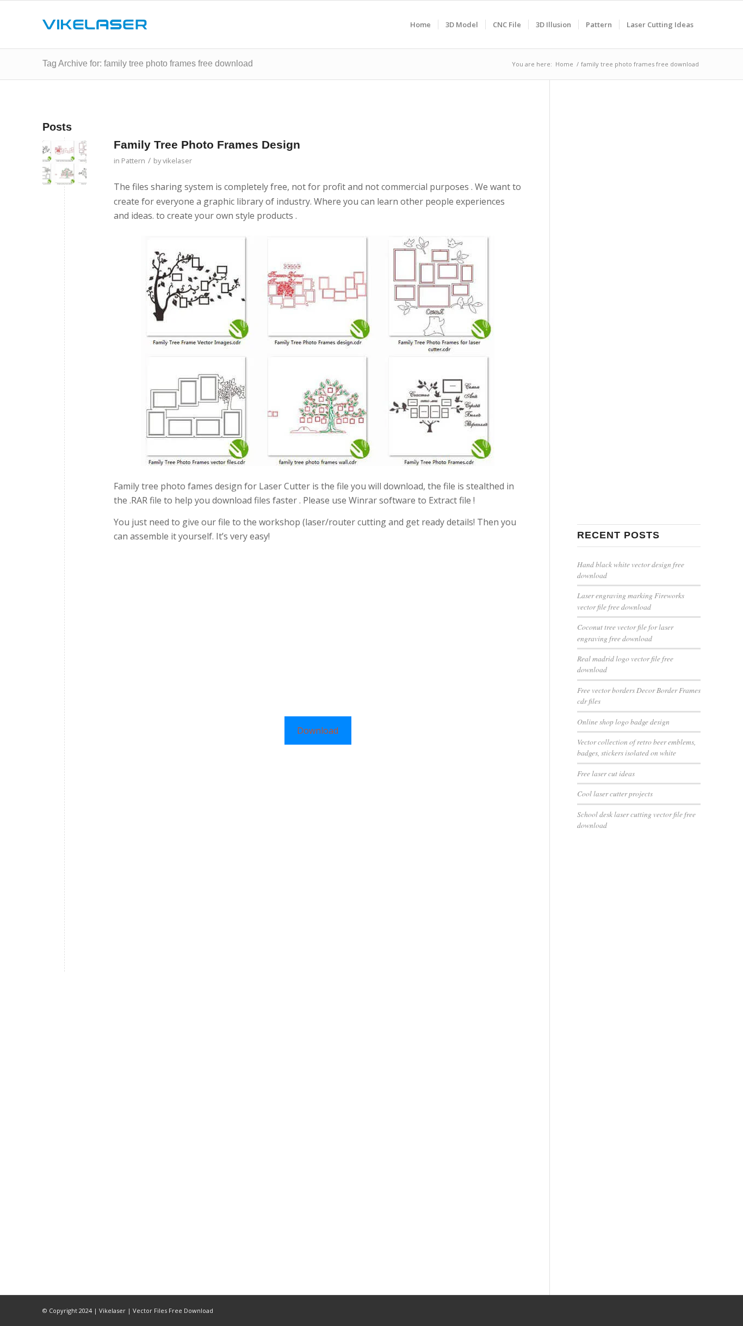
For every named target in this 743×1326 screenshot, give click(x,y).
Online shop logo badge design (623, 721)
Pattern (133, 160)
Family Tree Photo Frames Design (207, 144)
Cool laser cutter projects (615, 793)
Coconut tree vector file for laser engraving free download (625, 632)
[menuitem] (420, 24)
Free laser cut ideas (606, 773)
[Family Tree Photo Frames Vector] (64, 162)
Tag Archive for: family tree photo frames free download (147, 63)
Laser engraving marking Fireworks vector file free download (630, 600)
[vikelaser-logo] (94, 24)
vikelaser (177, 160)
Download (317, 730)
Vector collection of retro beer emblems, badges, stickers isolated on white (636, 747)
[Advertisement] (318, 627)
